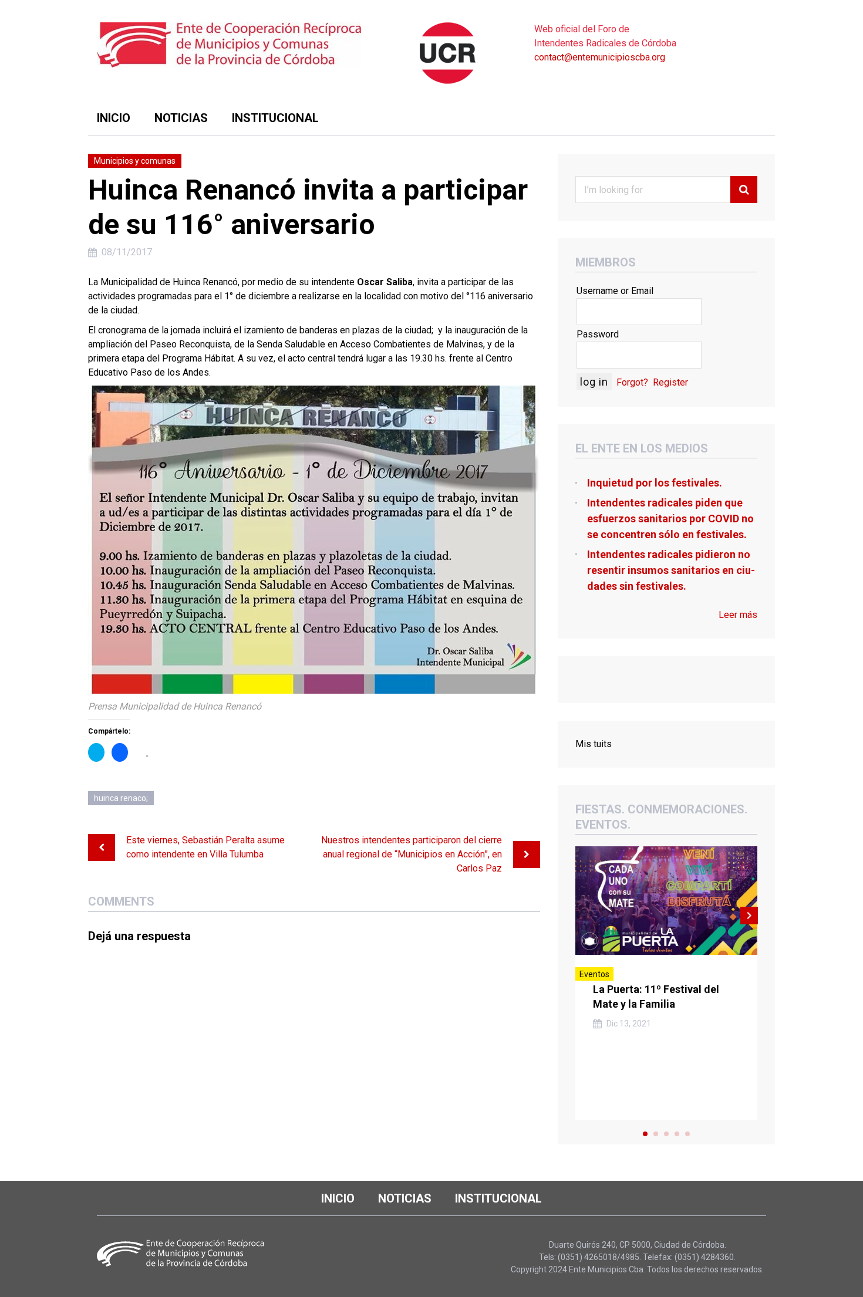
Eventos (594, 974)
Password (598, 334)
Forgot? (632, 382)
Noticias (181, 118)
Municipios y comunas (135, 160)
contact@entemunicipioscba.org (599, 57)
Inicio (113, 118)
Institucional (275, 118)
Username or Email (615, 290)
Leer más (738, 614)
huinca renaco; (121, 798)
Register (670, 382)
